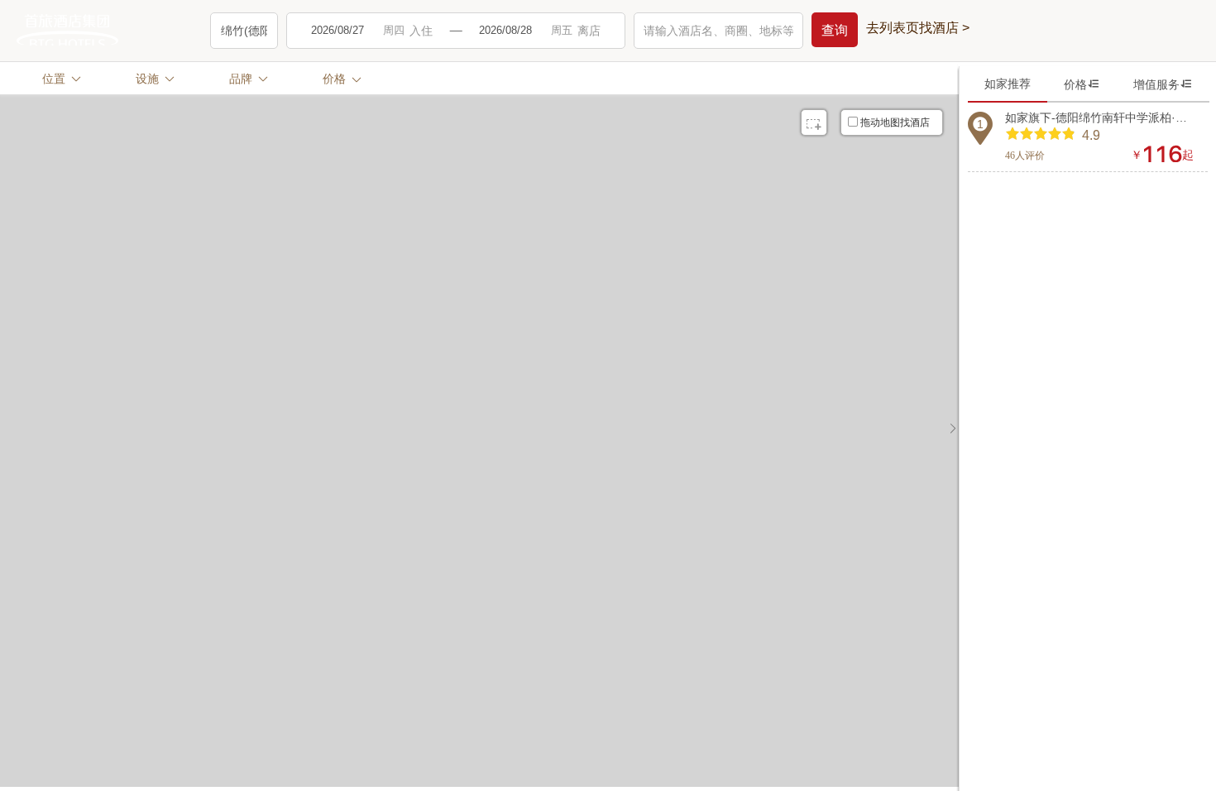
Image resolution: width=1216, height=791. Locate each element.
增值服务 (1163, 84)
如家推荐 (1007, 83)
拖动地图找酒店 (895, 122)
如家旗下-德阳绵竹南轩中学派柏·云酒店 (1099, 117)
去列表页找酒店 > (917, 28)
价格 (1082, 84)
